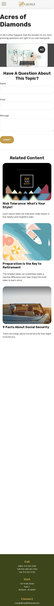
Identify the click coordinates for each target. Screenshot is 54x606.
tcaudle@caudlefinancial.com (27, 603)
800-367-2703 (31, 569)
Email (2, 99)
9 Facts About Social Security (26, 327)
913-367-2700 (30, 566)
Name (3, 83)
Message (4, 115)
